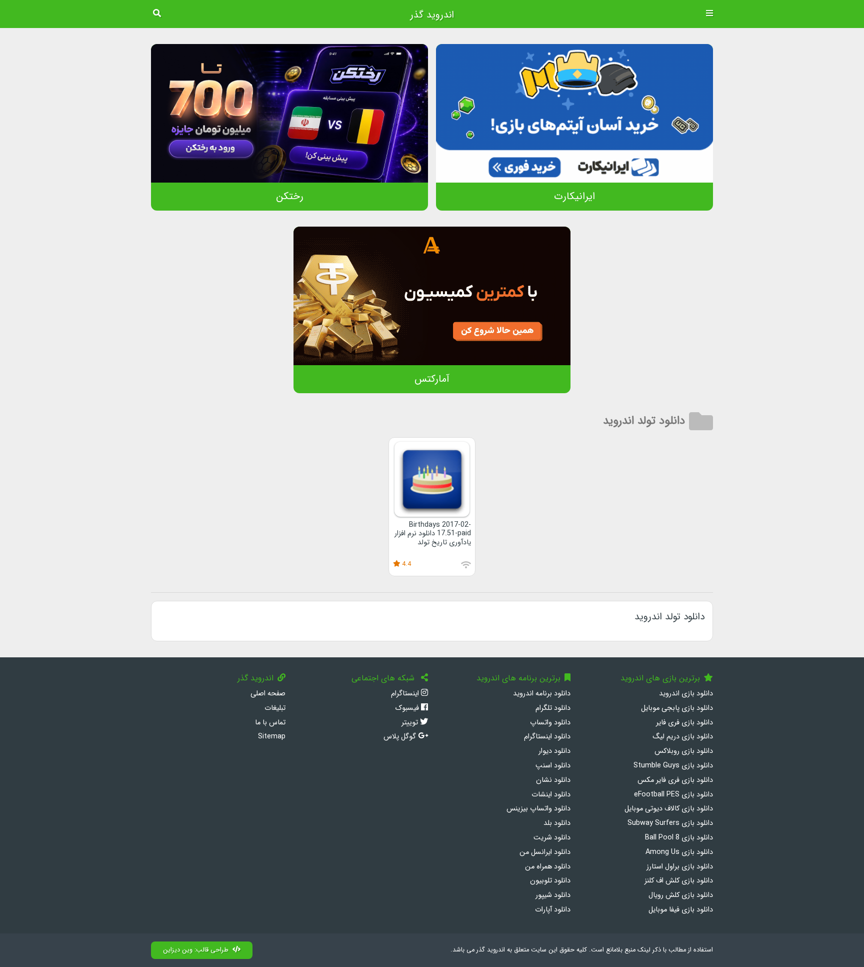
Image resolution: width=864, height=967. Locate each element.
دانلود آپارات (552, 909)
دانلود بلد (557, 823)
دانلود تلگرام (553, 708)
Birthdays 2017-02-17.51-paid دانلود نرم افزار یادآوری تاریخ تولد (432, 533)
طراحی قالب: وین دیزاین (195, 950)
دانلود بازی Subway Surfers (670, 823)
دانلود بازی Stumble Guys (673, 765)
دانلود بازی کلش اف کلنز (678, 880)
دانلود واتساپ (550, 722)
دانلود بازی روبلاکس (683, 751)
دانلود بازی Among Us (679, 852)
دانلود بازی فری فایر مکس (675, 780)
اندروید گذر (432, 15)
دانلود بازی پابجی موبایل (677, 708)
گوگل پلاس (401, 736)
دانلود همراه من (547, 866)
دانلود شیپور (553, 895)
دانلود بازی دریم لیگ (682, 736)
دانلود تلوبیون (550, 880)
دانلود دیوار (554, 751)
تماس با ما (270, 722)
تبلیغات (275, 708)
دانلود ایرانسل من (545, 852)
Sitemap (272, 736)
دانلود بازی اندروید (686, 693)
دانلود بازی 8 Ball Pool (679, 837)
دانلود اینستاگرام (547, 736)
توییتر (411, 722)
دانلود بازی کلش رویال (680, 895)
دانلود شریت (552, 837)
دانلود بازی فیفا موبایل (680, 909)
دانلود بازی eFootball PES (673, 794)
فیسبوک (408, 708)
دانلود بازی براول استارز (679, 866)
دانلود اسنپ (553, 765)
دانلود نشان (553, 780)
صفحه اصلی (268, 693)
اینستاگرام (406, 693)
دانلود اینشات (551, 794)
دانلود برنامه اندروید (541, 693)
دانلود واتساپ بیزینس (538, 808)
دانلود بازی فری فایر (684, 722)
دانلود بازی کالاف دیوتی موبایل (668, 808)
